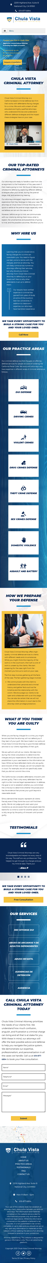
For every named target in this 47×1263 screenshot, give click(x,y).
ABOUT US (23, 1161)
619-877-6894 (25, 11)
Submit (23, 1118)
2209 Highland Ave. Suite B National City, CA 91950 (26, 4)
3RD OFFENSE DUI (24, 930)
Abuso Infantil (23, 959)
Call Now (23, 334)
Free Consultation (23, 899)
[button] (23, 390)
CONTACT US (23, 1174)
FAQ (23, 1171)
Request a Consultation (12, 62)
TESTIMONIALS (23, 1167)
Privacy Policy (29, 1258)
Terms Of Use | (18, 1258)
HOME (23, 1157)
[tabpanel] (23, 855)
